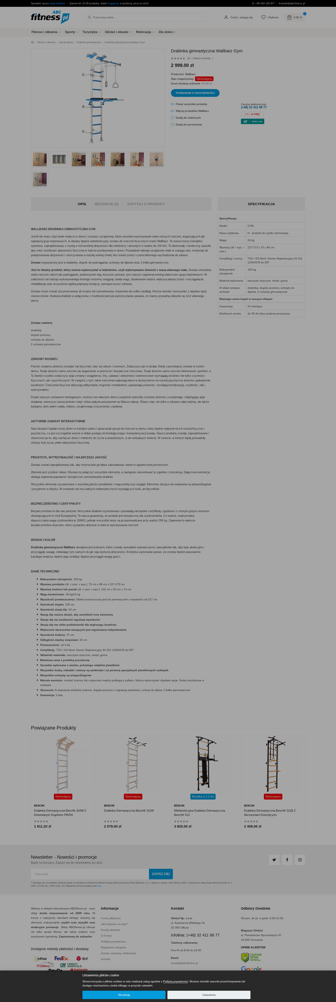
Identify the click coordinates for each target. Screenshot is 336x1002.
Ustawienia (209, 994)
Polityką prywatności (175, 981)
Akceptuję (124, 994)
